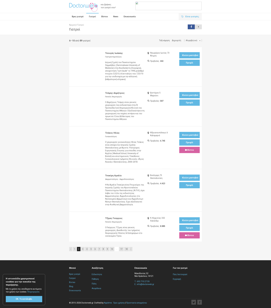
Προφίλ (189, 63)
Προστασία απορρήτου (136, 303)
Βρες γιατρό (78, 16)
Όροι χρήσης (119, 303)
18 (126, 249)
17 (121, 249)
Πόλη (94, 284)
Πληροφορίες (33, 292)
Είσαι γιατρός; (192, 16)
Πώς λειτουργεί (180, 274)
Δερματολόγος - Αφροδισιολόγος (119, 179)
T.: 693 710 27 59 (142, 281)
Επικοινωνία (130, 16)
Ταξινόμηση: (164, 40)
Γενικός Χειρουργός (113, 97)
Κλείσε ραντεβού (190, 55)
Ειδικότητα (97, 274)
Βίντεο (104, 16)
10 (112, 249)
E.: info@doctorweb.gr (144, 284)
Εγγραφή (177, 279)
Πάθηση (95, 279)
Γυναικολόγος (111, 136)
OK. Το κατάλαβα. (24, 299)
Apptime (108, 303)
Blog (71, 286)
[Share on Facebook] (199, 302)
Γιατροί (92, 16)
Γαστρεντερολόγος (113, 57)
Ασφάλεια (96, 288)
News (115, 16)
